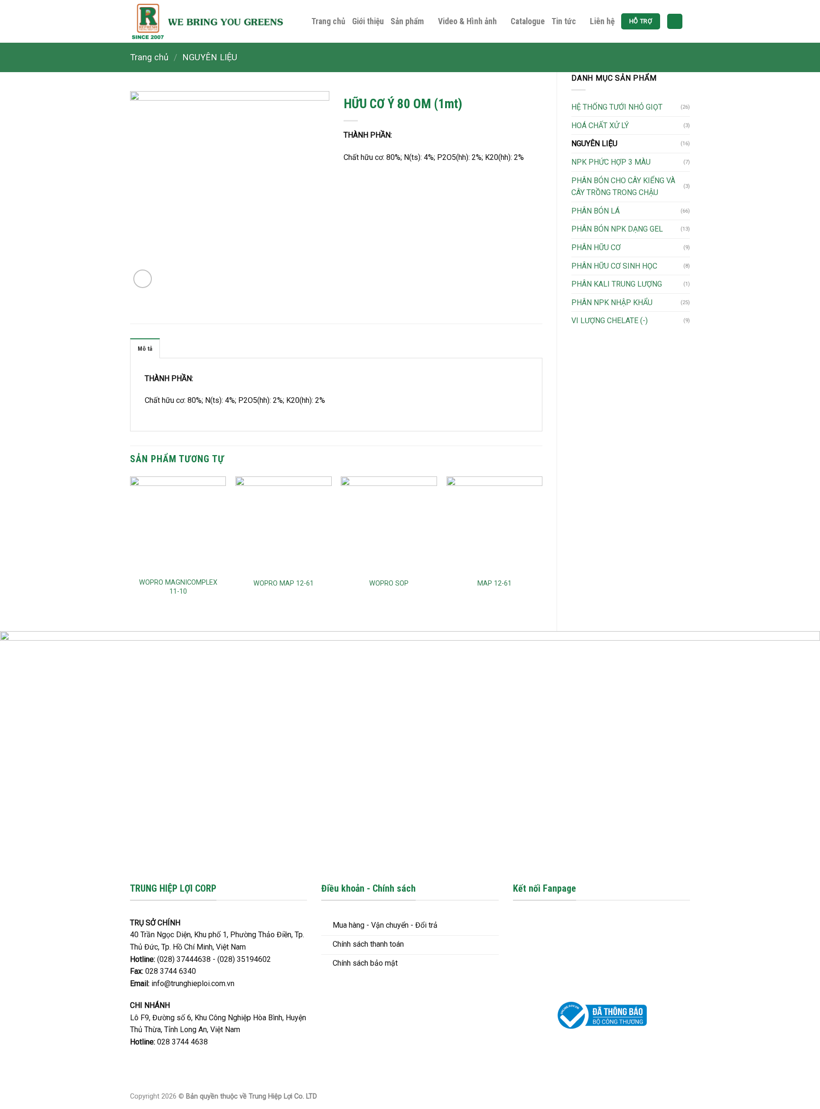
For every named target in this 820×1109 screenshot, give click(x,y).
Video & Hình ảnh (467, 21)
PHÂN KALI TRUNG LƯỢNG (616, 284)
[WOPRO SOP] (389, 524)
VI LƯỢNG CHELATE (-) (609, 320)
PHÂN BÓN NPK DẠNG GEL (617, 228)
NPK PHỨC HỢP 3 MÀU (611, 162)
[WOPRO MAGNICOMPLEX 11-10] (178, 524)
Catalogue (528, 21)
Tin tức (563, 21)
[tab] (145, 348)
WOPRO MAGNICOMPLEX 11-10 (178, 587)
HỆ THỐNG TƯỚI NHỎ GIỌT (616, 107)
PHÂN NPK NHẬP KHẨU (611, 302)
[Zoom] (142, 279)
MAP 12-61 (494, 583)
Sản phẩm (407, 21)
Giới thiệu (368, 21)
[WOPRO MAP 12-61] (283, 524)
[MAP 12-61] (495, 524)
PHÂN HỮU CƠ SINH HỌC (614, 265)
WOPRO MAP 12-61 (283, 583)
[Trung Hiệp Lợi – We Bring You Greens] (208, 21)
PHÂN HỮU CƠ (596, 247)
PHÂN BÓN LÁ (595, 210)
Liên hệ (602, 21)
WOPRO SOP (389, 583)
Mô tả (145, 348)
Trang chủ (328, 21)
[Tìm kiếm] (674, 21)
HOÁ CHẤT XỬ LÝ (600, 125)
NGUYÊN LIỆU (209, 57)
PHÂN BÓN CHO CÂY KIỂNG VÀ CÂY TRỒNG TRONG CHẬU (623, 186)
